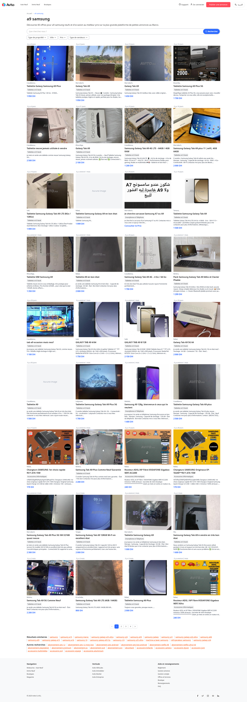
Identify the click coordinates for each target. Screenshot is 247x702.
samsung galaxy (152, 637)
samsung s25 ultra (135, 640)
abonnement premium (61, 648)
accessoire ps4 (56, 651)
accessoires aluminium (93, 651)
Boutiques (47, 5)
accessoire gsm (198, 648)
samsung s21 (167, 637)
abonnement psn (115, 648)
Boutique (161, 680)
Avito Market (96, 674)
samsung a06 (206, 637)
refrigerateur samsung (181, 640)
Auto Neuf (24, 5)
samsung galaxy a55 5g (100, 640)
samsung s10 (119, 640)
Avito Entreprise (98, 677)
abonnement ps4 (97, 648)
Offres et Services (164, 677)
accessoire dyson (181, 648)
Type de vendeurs (77, 37)
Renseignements (164, 683)
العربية (240, 4)
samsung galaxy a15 (51, 640)
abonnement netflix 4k (159, 644)
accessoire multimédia (37, 651)
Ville (52, 37)
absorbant (129, 648)
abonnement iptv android (107, 644)
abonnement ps (81, 648)
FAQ (159, 686)
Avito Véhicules (97, 668)
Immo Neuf (36, 5)
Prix (61, 37)
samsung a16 (68, 640)
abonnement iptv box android (134, 644)
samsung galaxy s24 (202, 640)
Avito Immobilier (98, 671)
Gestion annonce (164, 671)
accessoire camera (163, 648)
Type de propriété (36, 37)
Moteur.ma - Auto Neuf (35, 668)
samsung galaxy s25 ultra (102, 637)
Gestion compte (163, 674)
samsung (54, 637)
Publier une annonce (218, 4)
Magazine (30, 677)
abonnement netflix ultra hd (184, 644)
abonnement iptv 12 (56, 644)
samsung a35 (33, 640)
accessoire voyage (73, 651)
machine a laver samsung (157, 640)
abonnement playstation (38, 648)
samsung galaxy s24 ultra (186, 637)
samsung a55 (136, 637)
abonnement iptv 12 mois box (81, 644)
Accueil (29, 14)
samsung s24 (122, 637)
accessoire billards (145, 648)
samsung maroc (82, 637)
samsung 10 (82, 640)
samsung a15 (66, 637)
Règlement (162, 668)
